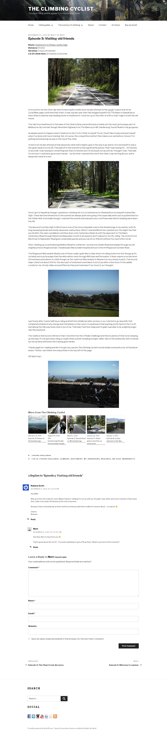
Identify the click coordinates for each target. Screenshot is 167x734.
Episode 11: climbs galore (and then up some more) (94, 440)
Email (31, 613)
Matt (35, 529)
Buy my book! (131, 25)
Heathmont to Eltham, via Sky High (51, 45)
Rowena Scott (37, 486)
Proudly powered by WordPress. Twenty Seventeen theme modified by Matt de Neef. (62, 728)
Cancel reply (61, 557)
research (106, 459)
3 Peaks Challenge (41, 455)
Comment (33, 567)
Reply (33, 519)
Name (31, 601)
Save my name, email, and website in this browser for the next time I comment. (67, 639)
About (91, 25)
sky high (116, 459)
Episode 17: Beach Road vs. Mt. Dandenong (76, 439)
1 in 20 (111, 110)
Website (32, 626)
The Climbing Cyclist (61, 9)
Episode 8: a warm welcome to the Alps (114, 439)
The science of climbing (69, 25)
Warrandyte (128, 459)
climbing (65, 459)
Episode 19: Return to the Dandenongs (36, 439)
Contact (102, 25)
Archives (115, 25)
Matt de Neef (58, 35)
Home (31, 25)
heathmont (77, 459)
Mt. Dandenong (92, 459)
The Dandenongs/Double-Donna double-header (56, 440)
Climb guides (44, 25)
